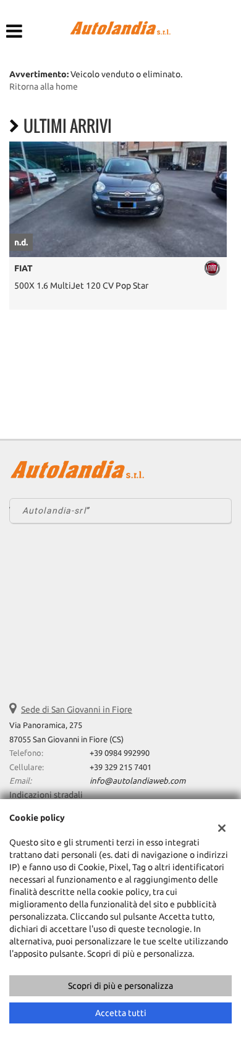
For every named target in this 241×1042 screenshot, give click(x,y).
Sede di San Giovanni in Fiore (76, 709)
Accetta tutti (120, 1013)
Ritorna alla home (43, 86)
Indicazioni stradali (46, 795)
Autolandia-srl (54, 510)
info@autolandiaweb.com (137, 781)
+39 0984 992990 (120, 753)
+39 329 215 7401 (120, 767)
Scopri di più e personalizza (120, 986)
